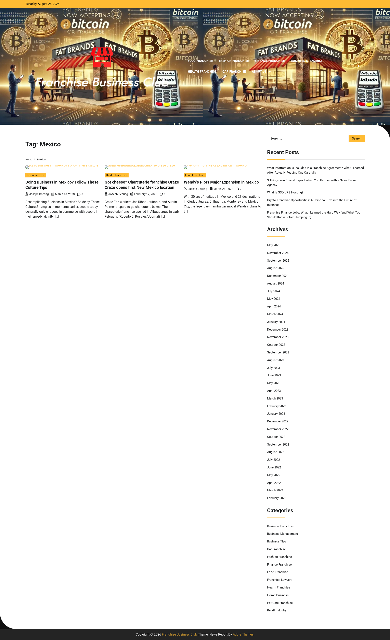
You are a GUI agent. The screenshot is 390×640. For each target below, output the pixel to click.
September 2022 (278, 444)
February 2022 (276, 498)
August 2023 (275, 360)
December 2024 (277, 276)
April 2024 (274, 306)
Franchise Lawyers (279, 580)
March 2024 (275, 314)
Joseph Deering (39, 194)
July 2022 (273, 460)
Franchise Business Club (179, 634)
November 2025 (277, 253)
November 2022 (277, 429)
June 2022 (274, 467)
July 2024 (273, 291)
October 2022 (276, 437)
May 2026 (273, 245)
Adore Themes (243, 634)
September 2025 (278, 260)
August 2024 (275, 283)
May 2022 (273, 475)
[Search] (359, 66)
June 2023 (274, 375)
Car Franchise (234, 71)
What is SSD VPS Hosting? (285, 192)
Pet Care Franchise (280, 603)
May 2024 (273, 299)
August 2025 (275, 268)
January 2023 (276, 414)
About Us (259, 71)
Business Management (282, 534)
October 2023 (276, 345)
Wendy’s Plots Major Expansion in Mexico (221, 182)
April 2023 (274, 391)
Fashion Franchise (234, 61)
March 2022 (275, 490)
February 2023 (276, 406)
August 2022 (275, 452)
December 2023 (277, 329)
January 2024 (276, 322)
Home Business (278, 595)
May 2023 (273, 383)
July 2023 (273, 368)
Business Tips (36, 175)
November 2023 (277, 337)
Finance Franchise (270, 61)
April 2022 (274, 483)
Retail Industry (276, 610)
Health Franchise (202, 71)
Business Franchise (306, 61)
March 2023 (275, 398)
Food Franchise (200, 61)
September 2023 (278, 352)
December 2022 (277, 421)
